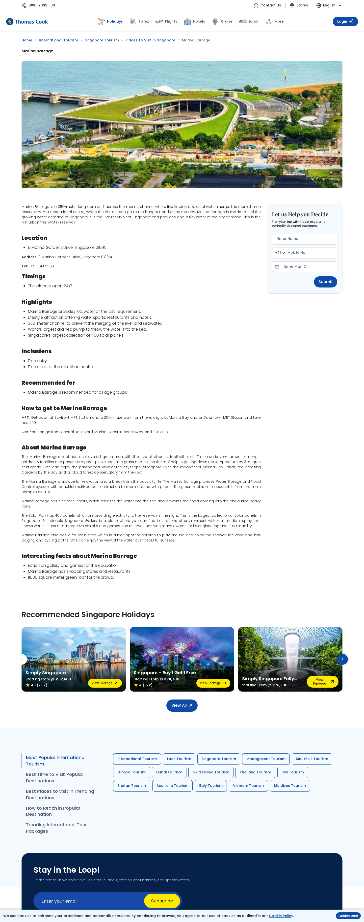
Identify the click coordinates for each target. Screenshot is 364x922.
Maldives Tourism (290, 785)
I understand (348, 916)
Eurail (253, 21)
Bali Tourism (293, 772)
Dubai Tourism (169, 772)
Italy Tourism (210, 785)
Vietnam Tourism (248, 785)
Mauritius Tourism (312, 758)
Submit (325, 282)
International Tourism (137, 758)
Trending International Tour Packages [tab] (56, 828)
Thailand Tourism (255, 772)
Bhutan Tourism (131, 785)
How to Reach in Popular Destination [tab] (53, 811)
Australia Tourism (172, 785)
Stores (302, 5)
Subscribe (162, 901)
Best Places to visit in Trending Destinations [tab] (60, 794)
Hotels (199, 21)
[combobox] (280, 253)
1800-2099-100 (41, 5)
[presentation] (21, 659)
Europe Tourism (131, 772)
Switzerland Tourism (211, 772)
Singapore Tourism (219, 758)
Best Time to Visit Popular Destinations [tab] (54, 777)
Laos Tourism (179, 758)
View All (178, 705)
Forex (144, 21)
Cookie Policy (281, 915)
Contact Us (270, 5)
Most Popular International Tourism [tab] (55, 760)
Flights (171, 21)
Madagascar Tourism (266, 758)
